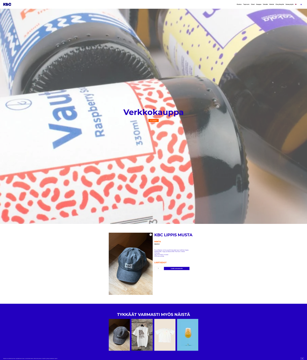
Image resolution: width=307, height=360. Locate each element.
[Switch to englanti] (295, 4)
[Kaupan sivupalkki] (301, 4)
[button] (151, 263)
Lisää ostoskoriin (177, 268)
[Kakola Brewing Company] (7, 4)
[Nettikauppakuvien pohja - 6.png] (131, 264)
